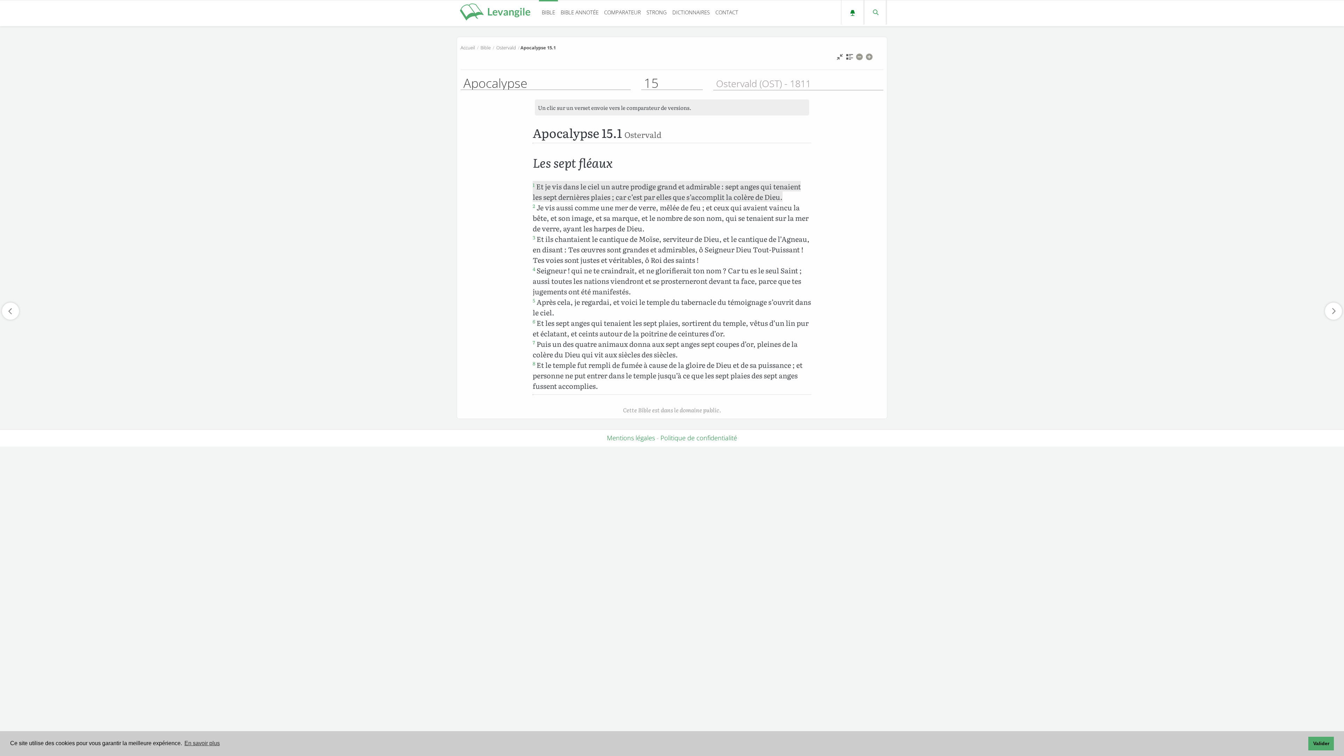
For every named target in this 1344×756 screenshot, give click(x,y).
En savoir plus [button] (202, 743)
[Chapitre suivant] (1333, 311)
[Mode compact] (840, 58)
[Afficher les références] (850, 58)
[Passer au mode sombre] (852, 12)
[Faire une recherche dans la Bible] (875, 12)
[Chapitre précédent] (10, 311)
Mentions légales (631, 438)
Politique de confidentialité (698, 438)
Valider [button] (1321, 743)
